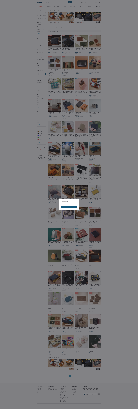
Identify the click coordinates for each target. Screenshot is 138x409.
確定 (69, 207)
